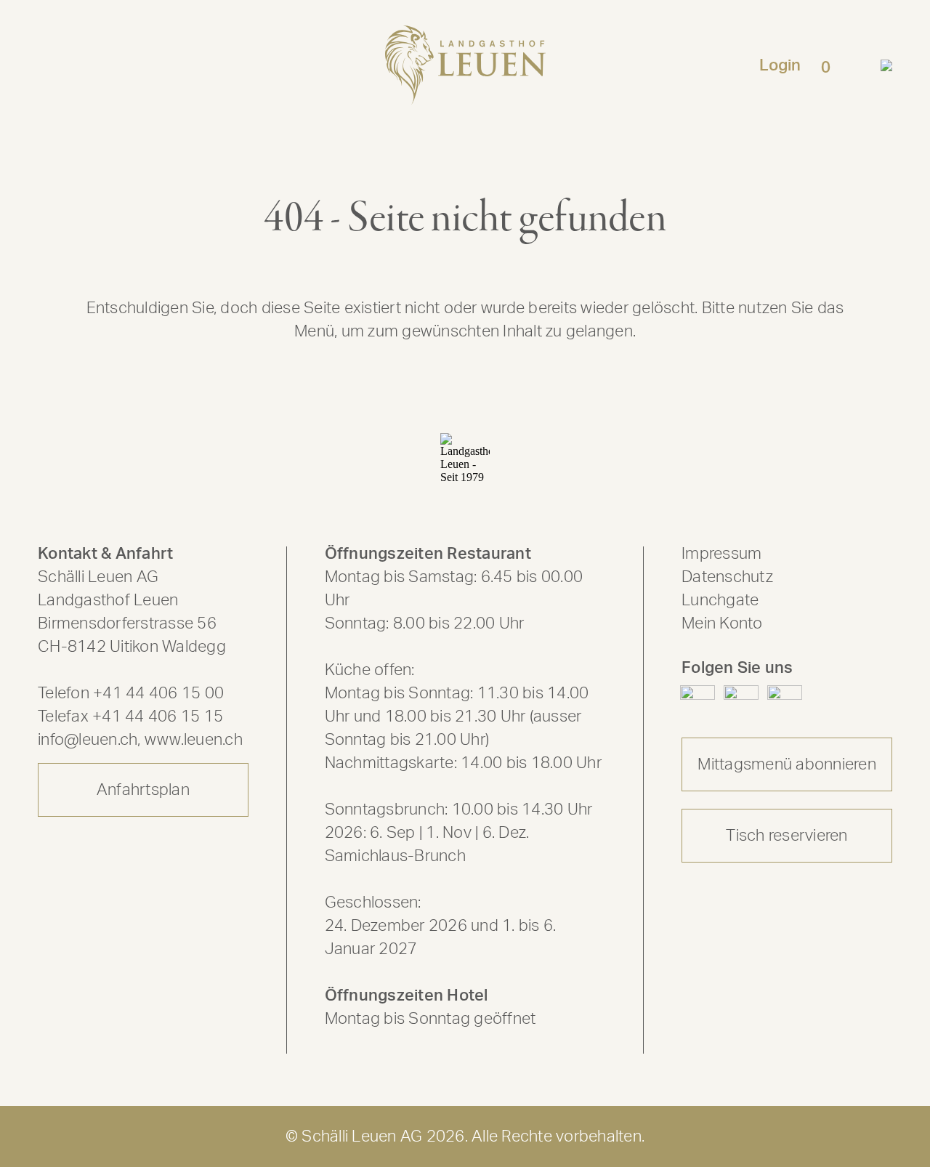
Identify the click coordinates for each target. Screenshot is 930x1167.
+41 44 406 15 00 (158, 693)
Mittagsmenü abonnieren (787, 764)
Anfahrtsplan (143, 790)
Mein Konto (722, 623)
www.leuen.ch (194, 740)
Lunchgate (720, 600)
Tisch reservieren (786, 836)
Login (780, 65)
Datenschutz (727, 577)
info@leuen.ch (87, 740)
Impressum (721, 554)
